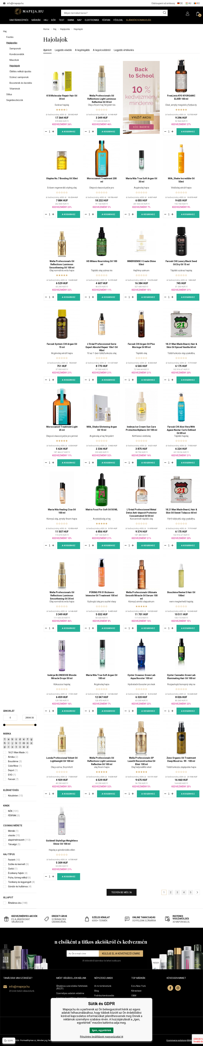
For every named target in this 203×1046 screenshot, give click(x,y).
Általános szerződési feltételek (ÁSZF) (72, 987)
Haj (54, 29)
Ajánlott (47, 50)
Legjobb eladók (63, 50)
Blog (96, 990)
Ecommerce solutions (177, 1040)
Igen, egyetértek (101, 1030)
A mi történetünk (102, 986)
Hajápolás (65, 29)
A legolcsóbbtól (102, 50)
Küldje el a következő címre (121, 953)
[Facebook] (170, 988)
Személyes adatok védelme (70, 993)
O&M (133, 995)
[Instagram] (178, 988)
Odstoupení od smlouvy (163, 3)
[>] (197, 892)
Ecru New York (138, 986)
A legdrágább (82, 50)
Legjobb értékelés (124, 50)
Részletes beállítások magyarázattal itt (101, 1036)
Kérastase (136, 990)
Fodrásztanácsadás (104, 995)
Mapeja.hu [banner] (29, 11)
